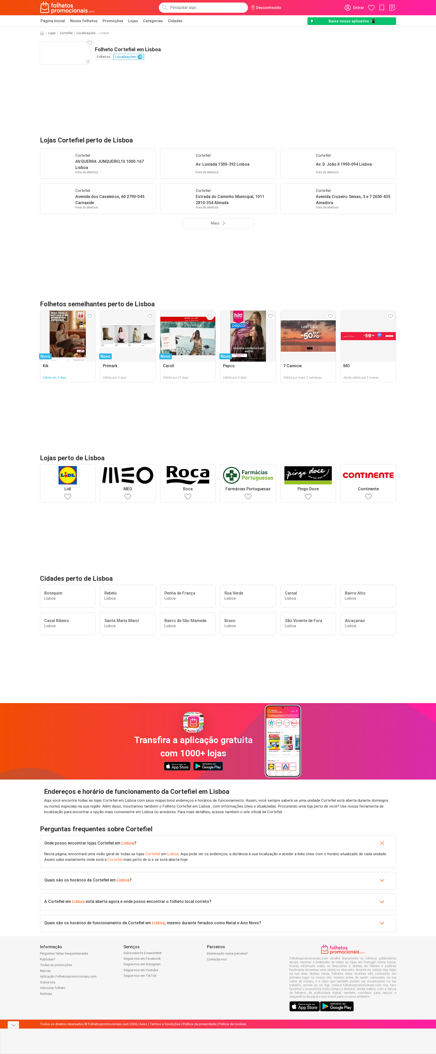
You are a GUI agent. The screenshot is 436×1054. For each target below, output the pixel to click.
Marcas (45, 971)
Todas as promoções (56, 965)
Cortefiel (66, 33)
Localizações (86, 33)
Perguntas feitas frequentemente (64, 953)
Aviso (143, 1024)
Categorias (153, 21)
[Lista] (392, 8)
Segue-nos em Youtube (140, 970)
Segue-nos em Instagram (142, 964)
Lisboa (127, 843)
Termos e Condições (165, 1024)
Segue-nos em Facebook (142, 958)
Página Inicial (52, 21)
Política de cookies (232, 1024)
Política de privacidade (199, 1024)
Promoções (113, 21)
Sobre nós (47, 982)
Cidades (175, 21)
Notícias (46, 994)
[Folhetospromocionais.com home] (67, 7)
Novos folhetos (83, 21)
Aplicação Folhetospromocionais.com (68, 976)
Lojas (133, 21)
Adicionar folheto (52, 988)
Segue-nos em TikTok (140, 976)
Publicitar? (47, 959)
